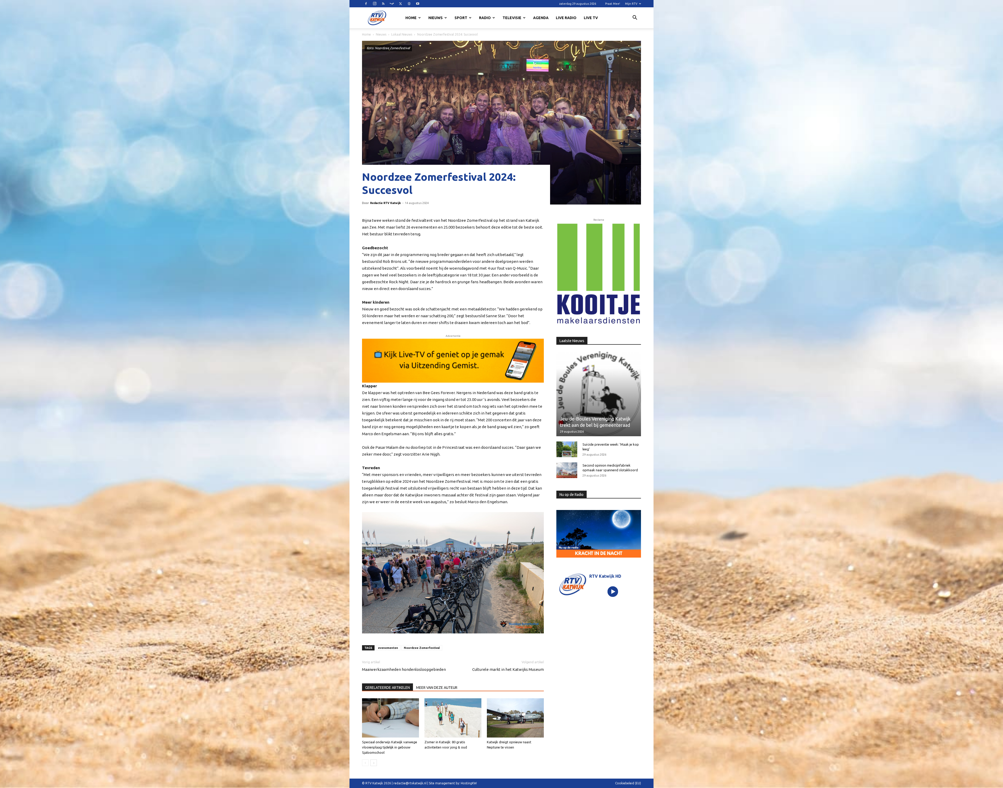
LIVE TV (591, 18)
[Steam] (392, 3)
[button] (634, 18)
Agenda (541, 18)
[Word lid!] (453, 361)
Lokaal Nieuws (401, 34)
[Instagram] (374, 3)
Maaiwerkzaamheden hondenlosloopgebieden (404, 669)
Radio (485, 18)
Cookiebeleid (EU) (628, 783)
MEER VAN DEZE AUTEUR (436, 687)
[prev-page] (365, 762)
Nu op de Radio (571, 494)
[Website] (409, 3)
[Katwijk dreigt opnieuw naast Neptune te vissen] (515, 718)
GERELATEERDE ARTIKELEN (387, 687)
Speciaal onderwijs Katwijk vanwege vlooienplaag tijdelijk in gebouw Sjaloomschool (389, 747)
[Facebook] (366, 3)
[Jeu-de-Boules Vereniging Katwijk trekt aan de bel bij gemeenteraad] (598, 394)
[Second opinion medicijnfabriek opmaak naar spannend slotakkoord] (566, 470)
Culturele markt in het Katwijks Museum (508, 669)
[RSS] (383, 3)
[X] (400, 3)
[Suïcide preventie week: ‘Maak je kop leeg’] (566, 449)
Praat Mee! (612, 3)
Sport (460, 18)
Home (411, 18)
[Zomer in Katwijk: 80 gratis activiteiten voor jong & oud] (452, 718)
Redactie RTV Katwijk (385, 203)
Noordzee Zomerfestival (422, 647)
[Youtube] (418, 3)
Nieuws (435, 18)
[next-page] (373, 762)
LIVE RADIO (566, 18)
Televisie (512, 18)
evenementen (388, 647)
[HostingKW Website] (598, 274)
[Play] (613, 591)
